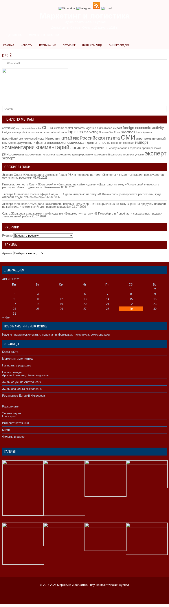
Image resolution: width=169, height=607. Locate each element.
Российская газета (100, 137)
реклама (156, 148)
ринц (6, 154)
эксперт (156, 153)
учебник (139, 154)
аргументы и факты (31, 142)
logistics (75, 131)
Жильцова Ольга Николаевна (22, 388)
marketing (91, 132)
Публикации (47, 45)
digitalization (104, 128)
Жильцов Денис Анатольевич (22, 382)
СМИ (128, 137)
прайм (146, 148)
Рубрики (7, 235)
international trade (55, 132)
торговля (128, 154)
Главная (8, 45)
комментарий (52, 147)
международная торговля (125, 148)
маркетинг (99, 148)
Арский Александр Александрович (25, 375)
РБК (76, 138)
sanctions (128, 132)
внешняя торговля (122, 142)
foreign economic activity (143, 128)
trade (139, 132)
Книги (6, 429)
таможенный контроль (108, 154)
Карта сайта (10, 351)
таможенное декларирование (74, 154)
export (117, 128)
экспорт (8, 158)
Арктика (147, 132)
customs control (63, 128)
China (47, 127)
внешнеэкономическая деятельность (78, 142)
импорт (141, 142)
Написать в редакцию (16, 365)
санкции (17, 154)
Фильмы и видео (13, 436)
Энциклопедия (119, 45)
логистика (80, 147)
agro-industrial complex (28, 128)
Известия (52, 138)
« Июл (6, 317)
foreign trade (9, 132)
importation (23, 132)
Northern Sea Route (109, 132)
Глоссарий (9, 416)
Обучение (69, 45)
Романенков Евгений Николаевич (24, 395)
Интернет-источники (15, 423)
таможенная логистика (40, 154)
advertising (8, 128)
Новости (27, 45)
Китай (66, 138)
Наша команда (92, 45)
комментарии (18, 147)
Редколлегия (14, 35)
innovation (37, 132)
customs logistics (85, 128)
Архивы (7, 253)
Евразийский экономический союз (23, 138)
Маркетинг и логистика (44, 35)
